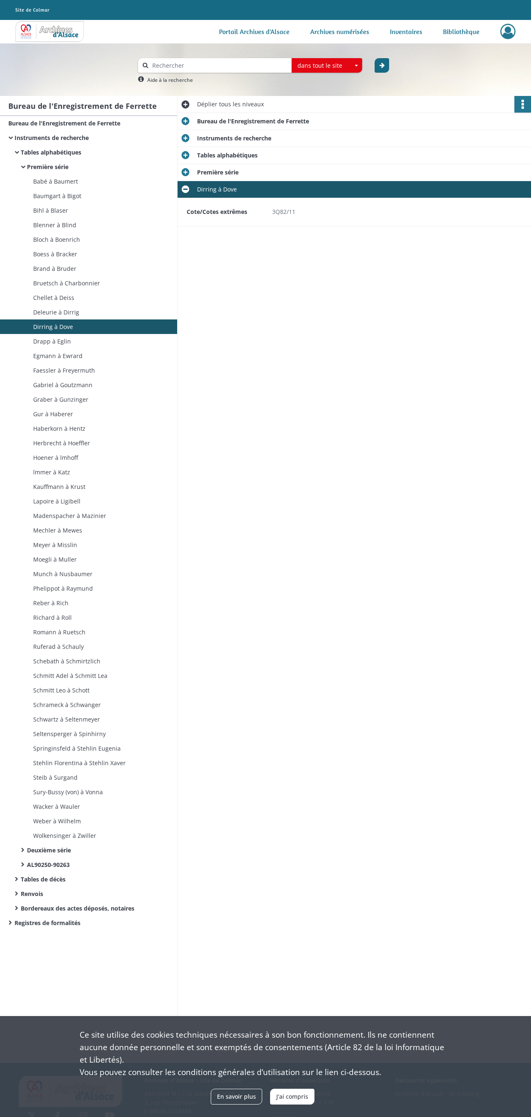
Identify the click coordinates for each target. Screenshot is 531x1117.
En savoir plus (236, 1096)
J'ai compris (292, 1096)
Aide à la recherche (170, 79)
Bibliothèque (461, 31)
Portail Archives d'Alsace (254, 31)
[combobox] (327, 65)
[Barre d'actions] (522, 104)
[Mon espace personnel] (508, 31)
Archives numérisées (339, 31)
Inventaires (406, 31)
